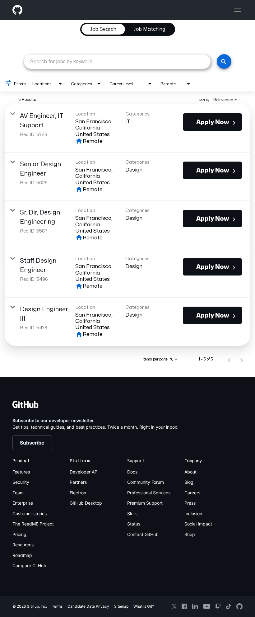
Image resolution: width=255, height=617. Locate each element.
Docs (132, 471)
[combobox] (117, 61)
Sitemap (121, 606)
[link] (127, 128)
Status (133, 523)
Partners (78, 482)
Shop (189, 534)
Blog (188, 482)
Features (21, 471)
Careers (192, 492)
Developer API (84, 471)
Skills (132, 513)
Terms (57, 606)
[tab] (103, 29)
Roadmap (22, 555)
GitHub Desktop (86, 503)
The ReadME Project (33, 523)
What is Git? (143, 606)
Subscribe (32, 443)
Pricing (19, 534)
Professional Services (148, 492)
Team (18, 492)
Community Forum (145, 482)
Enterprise (22, 503)
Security (20, 482)
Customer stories (29, 513)
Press (190, 503)
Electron (78, 492)
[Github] (70, 10)
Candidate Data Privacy (88, 606)
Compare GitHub (29, 565)
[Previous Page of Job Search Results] (229, 359)
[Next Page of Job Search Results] (241, 359)
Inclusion (193, 513)
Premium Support (145, 503)
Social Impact (198, 523)
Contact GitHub (143, 534)
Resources (23, 544)
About (190, 471)
